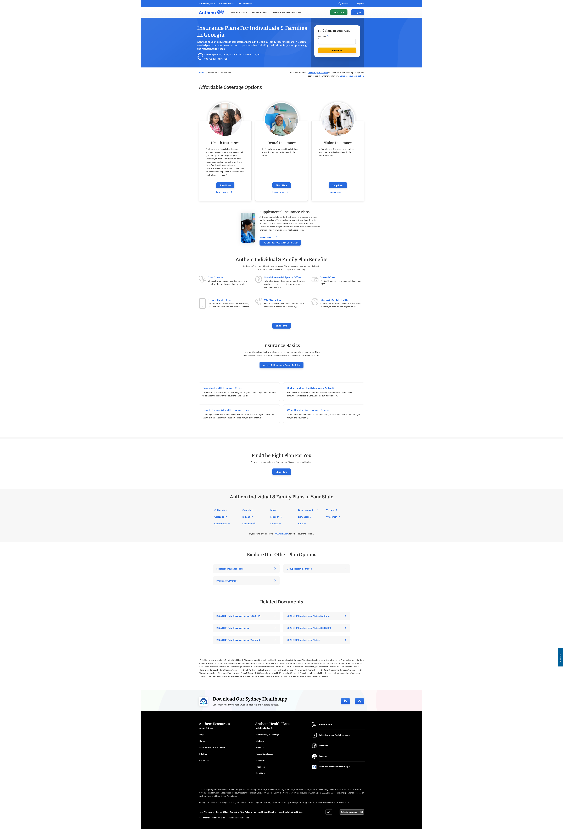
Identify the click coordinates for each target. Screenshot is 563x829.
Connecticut (221, 523)
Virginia (330, 510)
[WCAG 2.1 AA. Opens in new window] (328, 812)
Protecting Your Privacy (241, 812)
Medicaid (260, 747)
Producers (260, 766)
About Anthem (206, 728)
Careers (202, 741)
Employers (260, 760)
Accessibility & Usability (265, 812)
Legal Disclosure (206, 812)
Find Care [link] (339, 12)
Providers (260, 773)
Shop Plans (337, 50)
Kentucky (247, 523)
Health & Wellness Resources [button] (286, 12)
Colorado (219, 516)
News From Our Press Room (212, 747)
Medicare (260, 741)
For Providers (245, 4)
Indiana (246, 516)
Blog (201, 734)
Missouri (275, 516)
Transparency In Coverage (267, 734)
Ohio (301, 523)
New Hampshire (307, 510)
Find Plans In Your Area (334, 30)
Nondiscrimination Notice (290, 812)
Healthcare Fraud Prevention (212, 817)
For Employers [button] (206, 3)
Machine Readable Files (238, 817)
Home (202, 72)
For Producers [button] (226, 3)
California (219, 510)
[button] (328, 36)
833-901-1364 (211, 58)
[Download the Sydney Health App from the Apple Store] (359, 701)
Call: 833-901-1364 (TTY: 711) (282, 242)
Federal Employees (264, 754)
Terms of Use (222, 812)
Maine (273, 510)
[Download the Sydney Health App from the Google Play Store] (345, 701)
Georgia (246, 510)
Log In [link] (358, 12)
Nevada (274, 523)
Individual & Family (264, 728)
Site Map (203, 754)
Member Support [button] (259, 12)
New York (303, 516)
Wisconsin (332, 516)
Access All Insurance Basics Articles (281, 365)
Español (360, 3)
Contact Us (204, 760)
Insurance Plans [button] (238, 12)
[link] (211, 12)
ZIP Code (322, 36)
